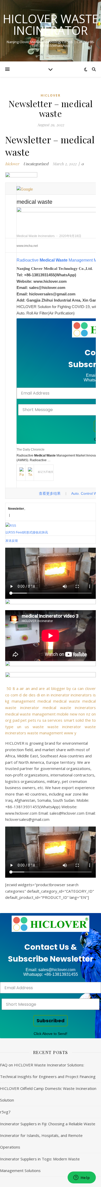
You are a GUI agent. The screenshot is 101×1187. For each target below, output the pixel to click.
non (81, 714)
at (48, 688)
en (43, 694)
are (42, 688)
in (48, 694)
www (68, 732)
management (23, 701)
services (54, 720)
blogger (58, 688)
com (14, 694)
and (34, 688)
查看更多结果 (50, 493)
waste (38, 726)
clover (90, 688)
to (94, 720)
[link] (50, 924)
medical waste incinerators (69, 707)
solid (79, 720)
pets (32, 720)
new (73, 714)
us (27, 726)
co (7, 694)
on (93, 714)
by (69, 688)
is (94, 694)
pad (16, 720)
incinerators (81, 694)
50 (8, 688)
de (25, 694)
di (38, 694)
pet (23, 720)
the (88, 720)
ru (39, 720)
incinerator (60, 694)
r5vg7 (5, 1111)
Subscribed (50, 1020)
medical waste (66, 701)
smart (69, 720)
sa (44, 720)
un (19, 726)
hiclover (51, 95)
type (9, 726)
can (81, 688)
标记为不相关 (45, 471)
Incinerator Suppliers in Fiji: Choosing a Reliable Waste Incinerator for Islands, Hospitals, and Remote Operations (47, 1135)
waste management (45, 732)
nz (88, 714)
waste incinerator (64, 726)
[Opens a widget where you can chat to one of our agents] (81, 1178)
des (32, 694)
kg (7, 701)
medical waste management (30, 714)
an (28, 688)
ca (74, 688)
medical (44, 701)
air (22, 688)
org (8, 720)
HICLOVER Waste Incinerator (50, 24)
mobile (63, 714)
